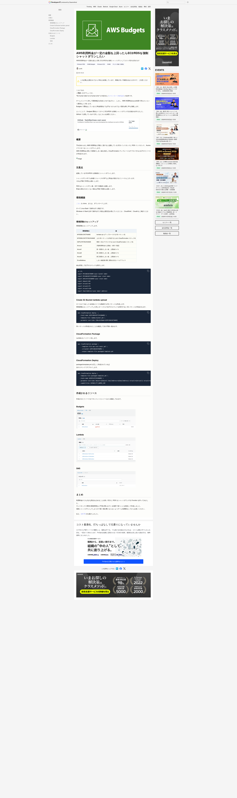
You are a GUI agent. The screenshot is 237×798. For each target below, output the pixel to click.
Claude (99, 6)
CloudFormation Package (57, 28)
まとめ (50, 43)
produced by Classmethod (69, 2)
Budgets (52, 36)
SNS (51, 41)
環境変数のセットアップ (57, 23)
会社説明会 (134, 6)
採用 (149, 6)
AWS (94, 6)
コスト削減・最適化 (119, 64)
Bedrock (105, 6)
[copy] (148, 271)
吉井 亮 (83, 514)
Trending (89, 6)
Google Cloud (113, 6)
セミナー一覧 (167, 222)
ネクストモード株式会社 (116, 96)
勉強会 (140, 6)
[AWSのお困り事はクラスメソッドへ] (113, 585)
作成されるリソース (54, 33)
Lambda (52, 38)
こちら (78, 203)
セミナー (126, 6)
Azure (120, 6)
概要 (50, 15)
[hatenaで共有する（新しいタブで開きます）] (142, 69)
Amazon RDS (81, 64)
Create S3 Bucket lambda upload (59, 25)
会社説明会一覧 (167, 228)
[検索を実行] (168, 2)
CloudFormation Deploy (57, 31)
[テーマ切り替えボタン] (188, 2)
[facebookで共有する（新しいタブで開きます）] (146, 69)
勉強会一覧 (167, 233)
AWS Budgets (91, 64)
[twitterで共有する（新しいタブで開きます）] (149, 69)
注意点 (50, 18)
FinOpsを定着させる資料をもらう (113, 561)
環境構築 (51, 20)
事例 (145, 6)
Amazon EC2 (101, 64)
